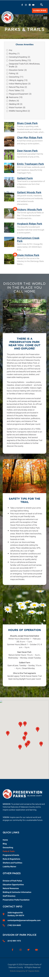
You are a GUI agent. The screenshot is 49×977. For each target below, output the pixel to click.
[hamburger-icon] (45, 17)
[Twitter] (28, 950)
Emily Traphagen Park (30, 164)
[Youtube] (33, 5)
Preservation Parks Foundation (16, 899)
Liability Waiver (9, 866)
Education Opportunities (13, 884)
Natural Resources (11, 888)
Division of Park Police (12, 880)
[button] (41, 5)
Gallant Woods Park (29, 192)
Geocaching (8, 847)
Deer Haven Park (27, 151)
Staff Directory (9, 896)
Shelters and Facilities (12, 862)
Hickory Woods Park (29, 210)
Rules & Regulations (11, 859)
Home (5, 839)
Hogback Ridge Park (29, 224)
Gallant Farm (25, 178)
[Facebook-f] (22, 5)
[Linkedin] (29, 5)
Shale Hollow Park (28, 255)
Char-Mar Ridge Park (29, 137)
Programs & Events (11, 855)
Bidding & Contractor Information (17, 892)
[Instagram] (25, 5)
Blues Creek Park (27, 123)
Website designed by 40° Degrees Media (24, 971)
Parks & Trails (9, 851)
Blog (5, 843)
